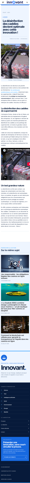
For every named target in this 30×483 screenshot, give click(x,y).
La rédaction (15, 424)
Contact (15, 432)
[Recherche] (27, 2)
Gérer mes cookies (6, 479)
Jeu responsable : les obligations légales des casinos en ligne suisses (15, 276)
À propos (15, 421)
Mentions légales (6, 475)
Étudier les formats (15, 457)
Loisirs (8, 12)
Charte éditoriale (15, 428)
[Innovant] (15, 2)
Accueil (4, 12)
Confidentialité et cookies (8, 471)
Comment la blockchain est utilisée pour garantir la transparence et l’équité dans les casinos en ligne (14, 338)
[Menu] (3, 2)
